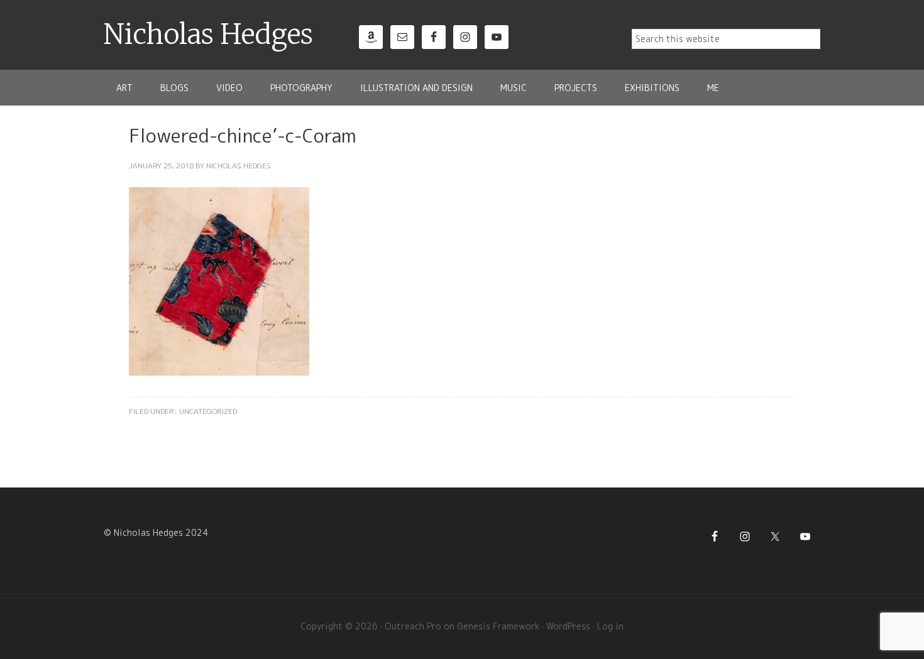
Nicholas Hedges (208, 35)
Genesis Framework (498, 626)
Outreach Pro (413, 626)
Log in (610, 626)
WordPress (568, 626)
